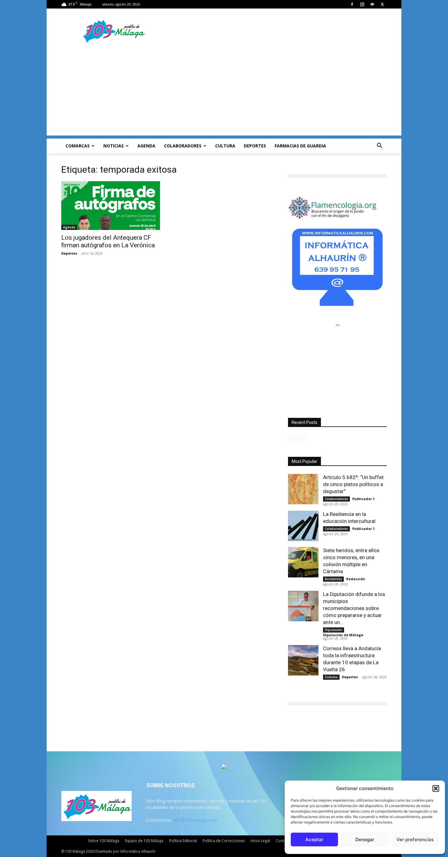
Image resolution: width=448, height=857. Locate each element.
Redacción (355, 579)
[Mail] (372, 4)
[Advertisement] (224, 93)
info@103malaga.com (195, 820)
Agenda (146, 146)
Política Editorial (183, 840)
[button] (436, 788)
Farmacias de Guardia (300, 146)
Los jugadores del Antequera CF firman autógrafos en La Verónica (108, 241)
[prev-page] (292, 438)
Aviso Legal (260, 840)
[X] (382, 4)
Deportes (255, 146)
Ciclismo (331, 677)
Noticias (113, 146)
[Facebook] (352, 4)
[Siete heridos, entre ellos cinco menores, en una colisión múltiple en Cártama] (303, 562)
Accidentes (333, 579)
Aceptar (314, 839)
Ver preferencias (415, 839)
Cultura (225, 146)
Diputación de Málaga (343, 635)
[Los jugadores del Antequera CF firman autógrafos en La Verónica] (110, 205)
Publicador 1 (363, 498)
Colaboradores (182, 146)
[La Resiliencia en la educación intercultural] (303, 526)
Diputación (333, 630)
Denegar (364, 839)
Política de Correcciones (224, 840)
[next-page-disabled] (301, 438)
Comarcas (78, 146)
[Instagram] (362, 4)
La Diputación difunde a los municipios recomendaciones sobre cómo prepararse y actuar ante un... (354, 608)
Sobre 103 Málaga (103, 840)
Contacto (284, 840)
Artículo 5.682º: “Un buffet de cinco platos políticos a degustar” (353, 484)
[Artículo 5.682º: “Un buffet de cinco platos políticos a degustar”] (303, 489)
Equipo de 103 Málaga (144, 840)
